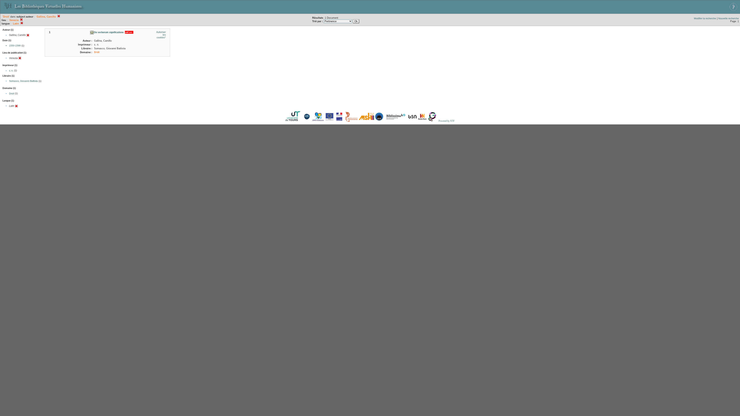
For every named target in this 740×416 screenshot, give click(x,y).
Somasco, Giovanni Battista (23, 81)
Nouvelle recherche (728, 18)
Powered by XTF (447, 121)
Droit (11, 93)
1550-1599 (15, 45)
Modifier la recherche (705, 18)
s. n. (11, 70)
